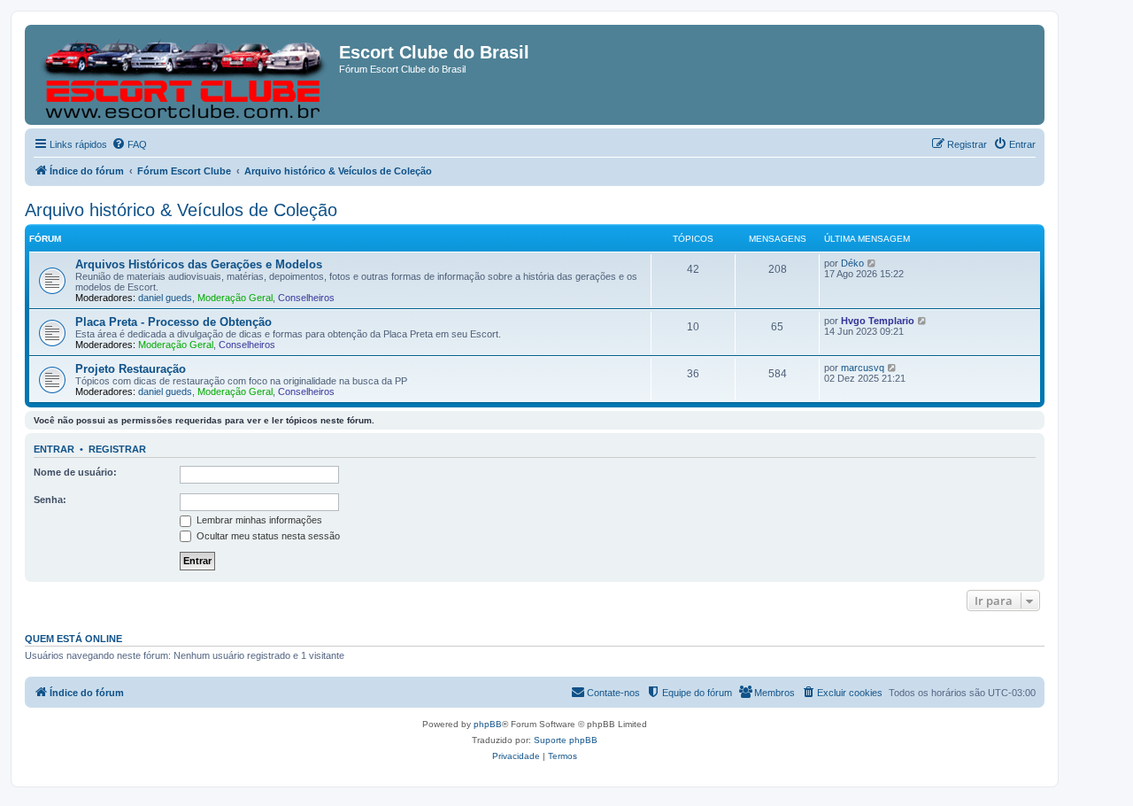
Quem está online (73, 638)
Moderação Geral (235, 297)
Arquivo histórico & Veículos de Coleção (181, 210)
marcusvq (862, 367)
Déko (852, 263)
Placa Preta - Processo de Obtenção (173, 322)
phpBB (488, 724)
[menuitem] (129, 144)
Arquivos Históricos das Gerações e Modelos (198, 264)
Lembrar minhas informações (258, 520)
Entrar (54, 449)
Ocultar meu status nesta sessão (267, 536)
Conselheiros (306, 297)
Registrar (117, 449)
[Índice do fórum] (184, 74)
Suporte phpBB (565, 740)
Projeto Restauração (130, 369)
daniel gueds (165, 297)
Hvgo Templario (877, 320)
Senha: (50, 499)
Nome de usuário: (75, 472)
